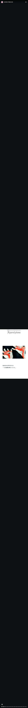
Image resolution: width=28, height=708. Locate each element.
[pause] (2, 704)
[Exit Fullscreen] (26, 2)
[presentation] (26, 706)
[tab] (2, 706)
